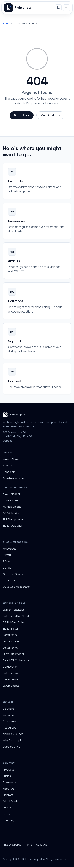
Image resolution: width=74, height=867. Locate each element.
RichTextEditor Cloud (16, 616)
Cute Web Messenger (16, 586)
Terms (7, 814)
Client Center (11, 801)
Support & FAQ (11, 746)
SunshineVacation (14, 478)
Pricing (7, 776)
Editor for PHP (11, 641)
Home (6, 23)
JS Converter (11, 679)
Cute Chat (9, 580)
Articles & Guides (13, 734)
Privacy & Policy (12, 844)
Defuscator (10, 666)
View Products (50, 115)
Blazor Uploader (12, 525)
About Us (8, 788)
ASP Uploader (11, 513)
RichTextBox (10, 673)
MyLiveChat (10, 548)
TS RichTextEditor (14, 622)
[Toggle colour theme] (58, 7)
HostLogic (9, 472)
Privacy (7, 807)
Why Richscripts (13, 740)
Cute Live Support (14, 574)
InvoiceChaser (12, 459)
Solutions (9, 708)
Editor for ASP (11, 647)
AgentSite (9, 465)
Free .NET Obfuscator (16, 660)
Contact (8, 795)
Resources (9, 727)
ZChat (7, 561)
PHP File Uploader (13, 519)
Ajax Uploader (11, 494)
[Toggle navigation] (66, 7)
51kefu (7, 555)
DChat (7, 567)
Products (8, 769)
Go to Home (21, 115)
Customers (10, 721)
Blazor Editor (10, 628)
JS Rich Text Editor (14, 609)
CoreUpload (10, 500)
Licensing (9, 820)
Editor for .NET (11, 635)
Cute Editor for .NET (15, 654)
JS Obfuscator (11, 685)
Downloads (10, 782)
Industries (9, 715)
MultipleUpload (12, 506)
